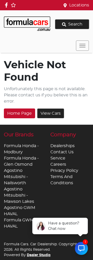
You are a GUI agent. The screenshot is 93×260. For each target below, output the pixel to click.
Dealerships (62, 146)
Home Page (19, 113)
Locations (79, 5)
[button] (82, 45)
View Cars (51, 113)
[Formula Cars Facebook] (7, 5)
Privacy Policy (64, 171)
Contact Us (62, 152)
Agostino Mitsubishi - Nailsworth (16, 177)
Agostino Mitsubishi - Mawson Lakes (19, 195)
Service (57, 158)
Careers (58, 164)
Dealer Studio (39, 255)
